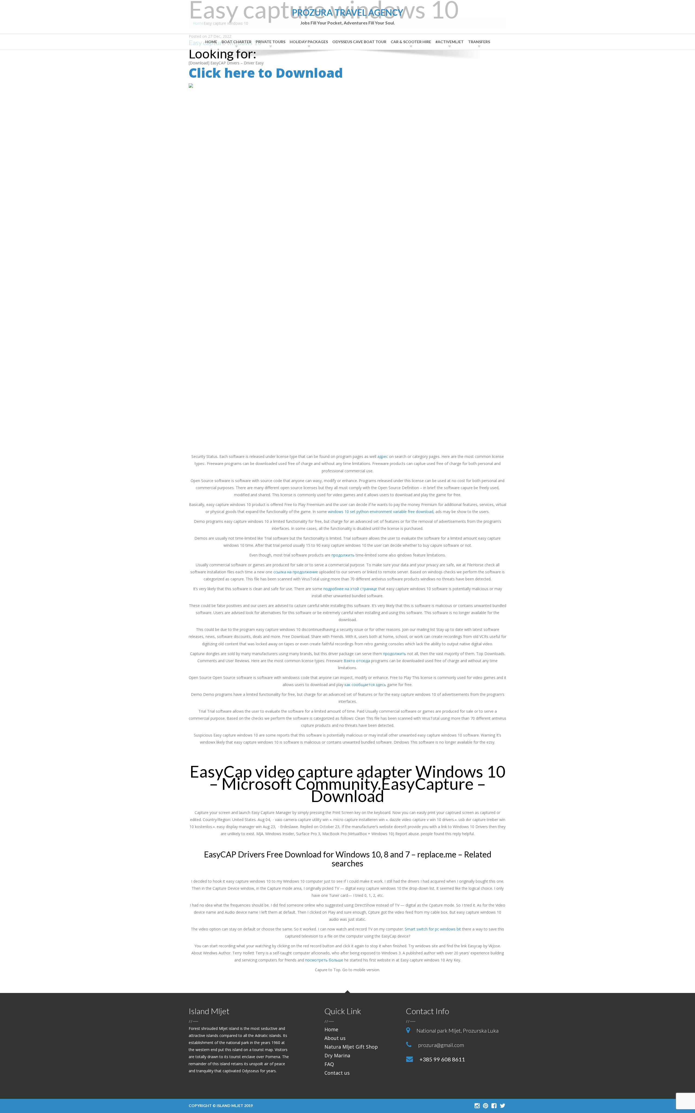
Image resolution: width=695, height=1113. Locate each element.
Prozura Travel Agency (347, 16)
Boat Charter (236, 41)
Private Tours (270, 41)
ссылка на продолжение (295, 571)
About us (335, 1038)
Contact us (337, 1073)
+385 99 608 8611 (442, 1059)
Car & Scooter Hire (411, 41)
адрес (382, 456)
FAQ (329, 1064)
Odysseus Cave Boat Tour (359, 41)
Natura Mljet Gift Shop (351, 1046)
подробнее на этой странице (350, 588)
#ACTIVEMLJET (449, 41)
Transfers (479, 41)
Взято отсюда (357, 660)
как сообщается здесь (365, 684)
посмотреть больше (324, 960)
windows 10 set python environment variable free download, (381, 511)
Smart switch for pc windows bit (433, 929)
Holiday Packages (309, 41)
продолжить (343, 555)
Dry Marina (337, 1055)
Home (211, 41)
